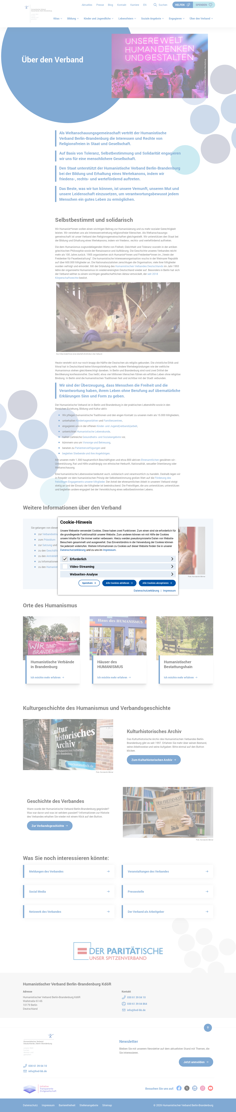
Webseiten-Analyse (84, 574)
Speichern (87, 582)
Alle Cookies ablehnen (117, 582)
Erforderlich (78, 559)
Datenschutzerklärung (73, 549)
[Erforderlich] (65, 560)
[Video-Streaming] (65, 568)
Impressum (109, 549)
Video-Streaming (82, 566)
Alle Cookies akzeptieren (156, 582)
